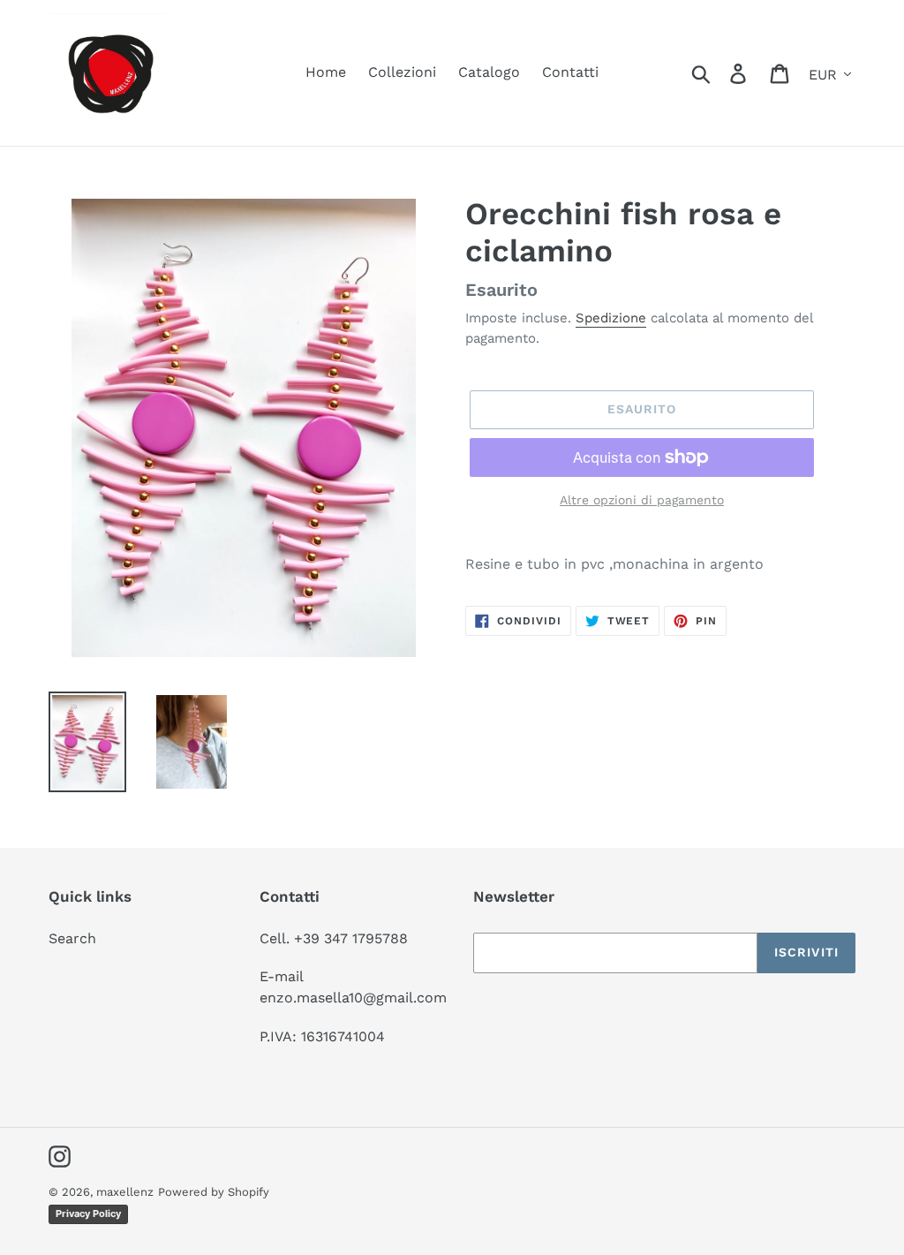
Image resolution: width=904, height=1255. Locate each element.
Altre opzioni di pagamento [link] (642, 500)
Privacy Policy (88, 1213)
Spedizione (611, 318)
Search (72, 938)
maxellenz (125, 1191)
